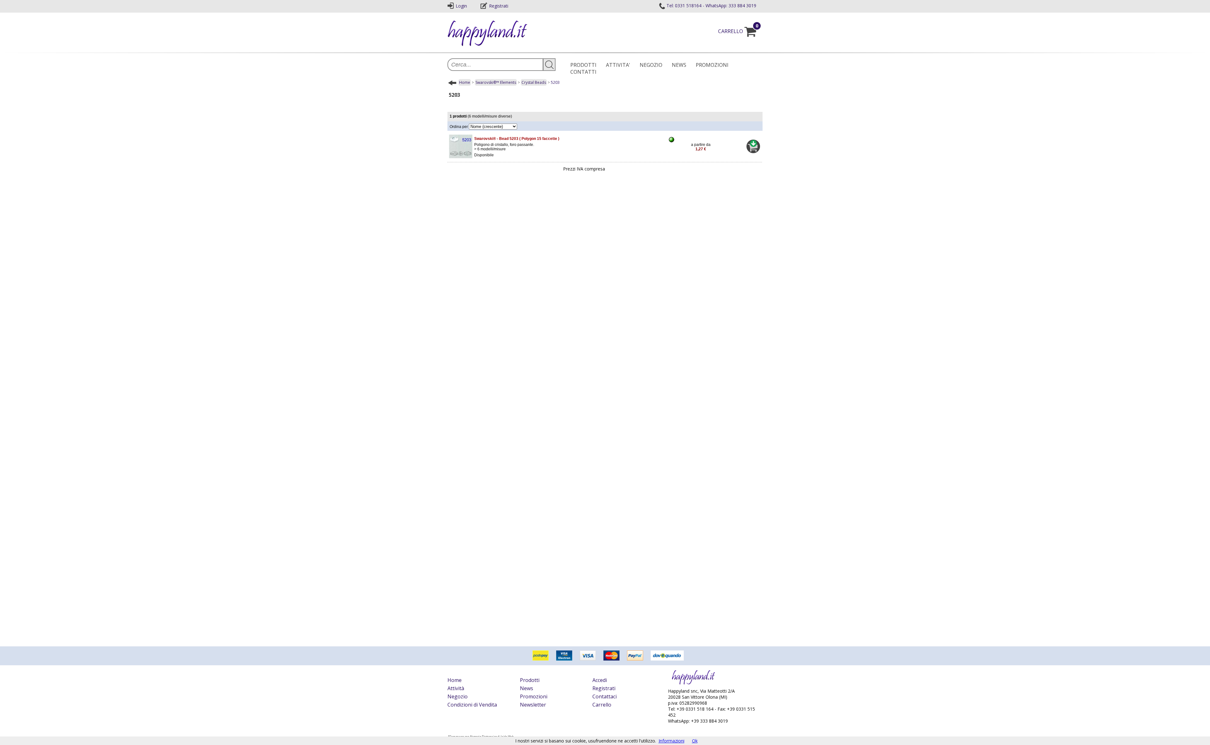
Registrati (498, 6)
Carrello (601, 704)
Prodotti (529, 680)
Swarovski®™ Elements (495, 82)
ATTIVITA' (618, 64)
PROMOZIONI (712, 64)
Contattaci (604, 696)
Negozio (457, 696)
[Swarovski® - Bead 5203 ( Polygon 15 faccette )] (461, 158)
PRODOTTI (583, 64)
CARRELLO (738, 31)
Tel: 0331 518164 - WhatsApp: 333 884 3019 (711, 6)
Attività (455, 688)
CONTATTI (583, 71)
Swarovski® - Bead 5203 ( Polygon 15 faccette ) (516, 138)
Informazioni (671, 741)
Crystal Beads (533, 82)
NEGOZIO (651, 64)
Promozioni (533, 696)
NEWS (679, 64)
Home (464, 82)
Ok (695, 741)
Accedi (599, 680)
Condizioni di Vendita (472, 704)
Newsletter (533, 704)
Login (461, 6)
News (526, 688)
